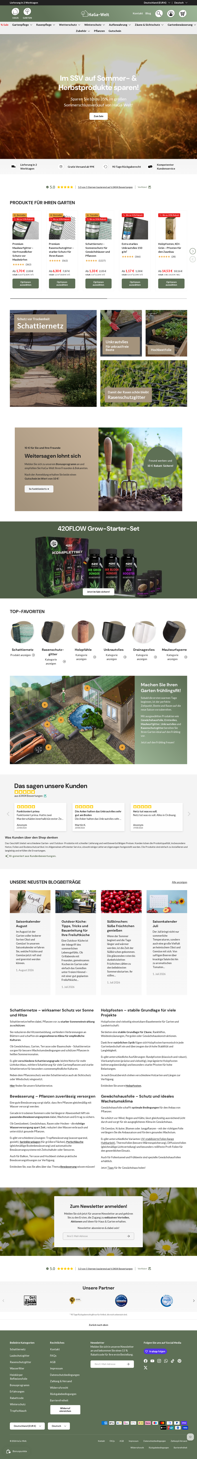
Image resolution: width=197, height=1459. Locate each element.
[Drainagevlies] (144, 632)
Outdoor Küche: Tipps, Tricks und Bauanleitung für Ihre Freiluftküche (76, 928)
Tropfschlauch (18, 1410)
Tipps (110, 1167)
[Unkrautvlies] (113, 632)
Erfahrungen (17, 1391)
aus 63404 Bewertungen (28, 795)
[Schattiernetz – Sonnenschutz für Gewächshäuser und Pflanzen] (98, 226)
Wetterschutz (68, 24)
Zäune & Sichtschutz (147, 24)
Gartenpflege (20, 24)
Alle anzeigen (179, 882)
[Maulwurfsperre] (174, 632)
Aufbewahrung (118, 24)
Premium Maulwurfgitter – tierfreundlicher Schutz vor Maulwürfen (22, 251)
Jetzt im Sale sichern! (98, 591)
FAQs (53, 1355)
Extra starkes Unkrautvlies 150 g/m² (132, 247)
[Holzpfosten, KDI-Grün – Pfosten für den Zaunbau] (171, 226)
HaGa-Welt (21, 1441)
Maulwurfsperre (174, 650)
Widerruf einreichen (65, 1409)
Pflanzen (99, 30)
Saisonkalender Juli (165, 923)
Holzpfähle (83, 650)
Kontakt (55, 1349)
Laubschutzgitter (20, 1355)
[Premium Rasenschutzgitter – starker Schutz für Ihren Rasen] (62, 226)
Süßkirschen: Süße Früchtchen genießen (120, 925)
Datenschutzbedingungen (65, 1374)
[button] (182, 13)
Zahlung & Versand (61, 1381)
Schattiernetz (22, 650)
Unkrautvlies (114, 650)
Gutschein (115, 30)
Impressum (56, 1368)
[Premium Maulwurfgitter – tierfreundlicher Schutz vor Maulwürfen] (25, 226)
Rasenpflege (44, 24)
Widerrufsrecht (59, 1387)
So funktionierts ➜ (39, 488)
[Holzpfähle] (83, 632)
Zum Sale (98, 116)
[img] (100, 792)
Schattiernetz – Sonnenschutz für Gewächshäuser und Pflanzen (97, 249)
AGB (53, 1362)
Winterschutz (92, 24)
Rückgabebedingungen (63, 1394)
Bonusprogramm (19, 1385)
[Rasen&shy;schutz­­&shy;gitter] (53, 632)
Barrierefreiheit (59, 1400)
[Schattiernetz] (22, 632)
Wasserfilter (17, 1368)
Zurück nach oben (98, 1324)
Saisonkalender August (28, 923)
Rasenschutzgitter (20, 1362)
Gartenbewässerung (180, 24)
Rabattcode (17, 1398)
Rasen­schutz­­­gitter (53, 652)
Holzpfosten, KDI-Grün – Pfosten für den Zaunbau (169, 247)
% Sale (4, 24)
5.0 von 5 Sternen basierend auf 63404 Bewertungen (105, 187)
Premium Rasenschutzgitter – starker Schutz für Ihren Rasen (61, 249)
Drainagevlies (144, 650)
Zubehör (81, 30)
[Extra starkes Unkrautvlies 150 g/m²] (135, 226)
